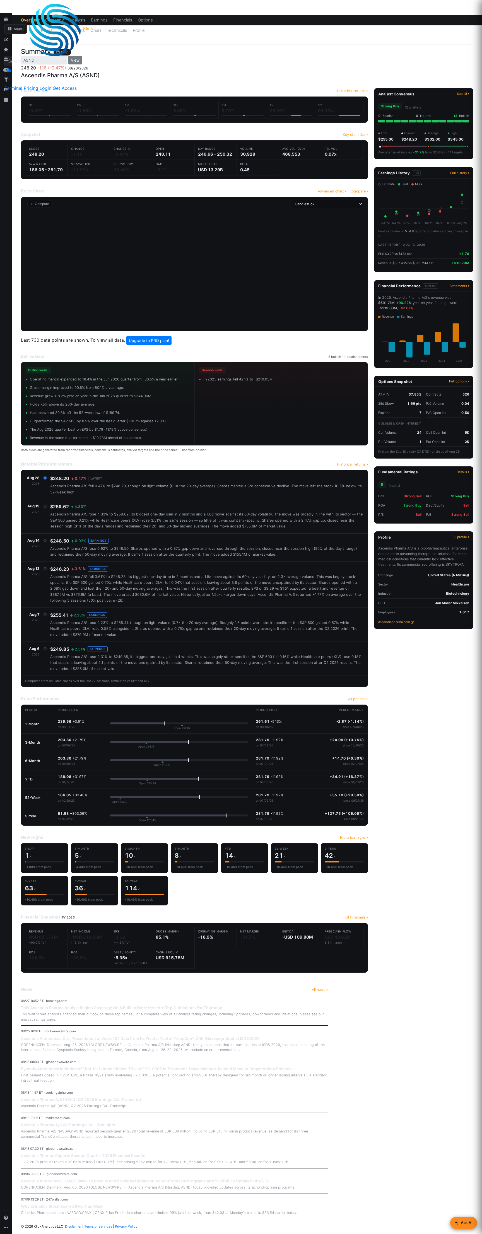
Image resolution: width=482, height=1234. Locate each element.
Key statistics (354, 134)
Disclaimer (73, 1226)
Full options (458, 381)
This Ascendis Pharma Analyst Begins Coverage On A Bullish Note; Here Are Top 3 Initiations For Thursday (121, 1007)
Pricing (31, 88)
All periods (357, 699)
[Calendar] (6, 99)
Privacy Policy (126, 1226)
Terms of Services (98, 1226)
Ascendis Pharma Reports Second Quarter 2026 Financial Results (83, 1155)
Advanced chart (331, 191)
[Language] (8, 70)
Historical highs (353, 837)
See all (462, 94)
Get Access (65, 88)
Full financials (354, 917)
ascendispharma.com (394, 622)
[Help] (6, 1217)
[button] (15, 29)
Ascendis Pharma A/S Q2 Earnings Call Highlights (68, 1124)
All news (319, 989)
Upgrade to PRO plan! (149, 340)
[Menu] (8, 79)
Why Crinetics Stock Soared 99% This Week (62, 1206)
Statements (458, 286)
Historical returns (351, 464)
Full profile (459, 537)
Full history (458, 173)
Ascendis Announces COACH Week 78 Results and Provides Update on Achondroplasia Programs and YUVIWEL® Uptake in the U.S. (145, 1180)
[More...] (6, 1227)
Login (45, 88)
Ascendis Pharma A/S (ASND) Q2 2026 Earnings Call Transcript (81, 1099)
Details (462, 472)
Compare (358, 191)
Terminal (13, 88)
